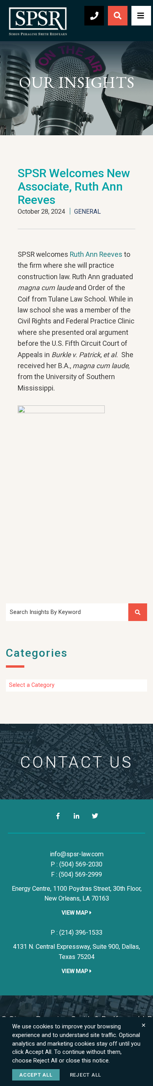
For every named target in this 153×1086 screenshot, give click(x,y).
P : (76, 864)
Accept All (36, 1075)
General (87, 211)
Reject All (86, 1075)
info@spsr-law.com (77, 854)
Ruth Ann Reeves (96, 254)
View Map (75, 913)
